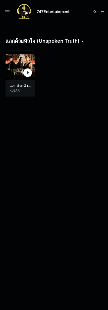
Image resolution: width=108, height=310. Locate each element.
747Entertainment (53, 11)
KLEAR (15, 90)
